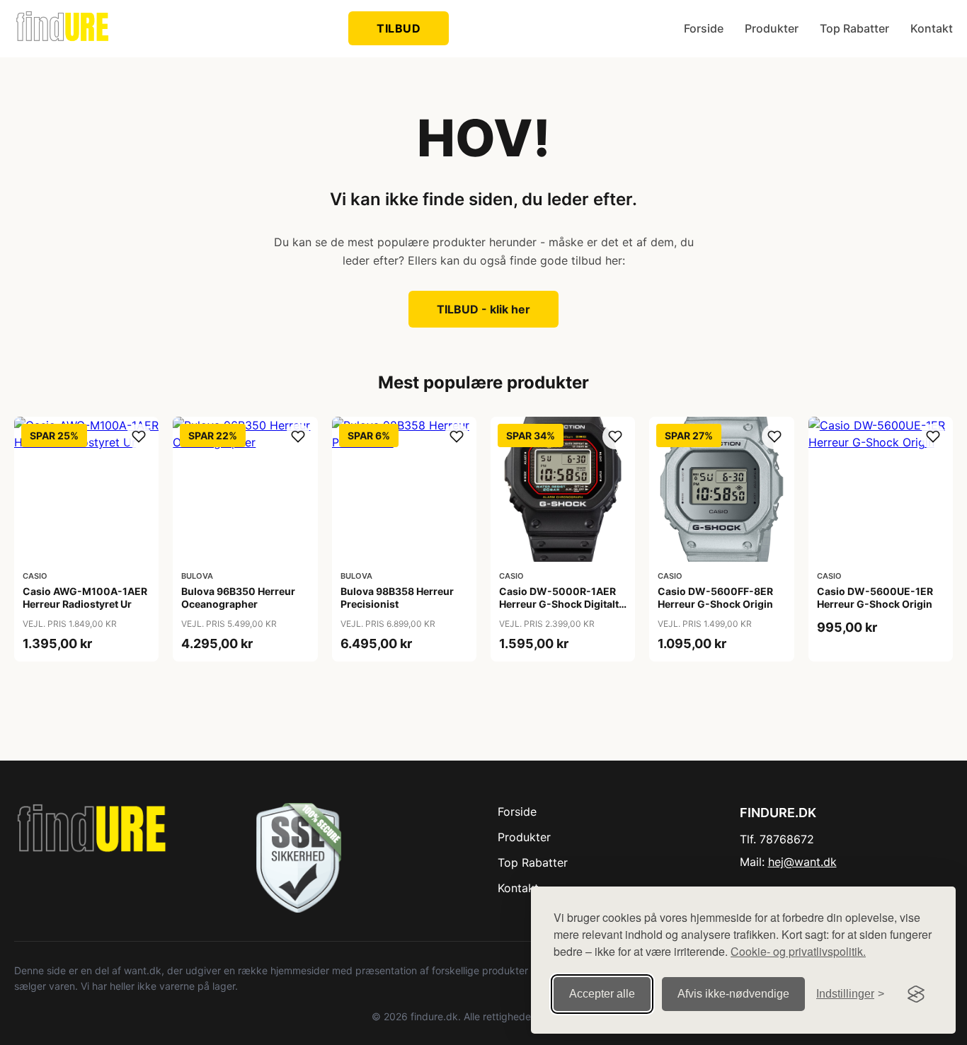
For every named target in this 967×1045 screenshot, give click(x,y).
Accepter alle (602, 994)
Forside (703, 28)
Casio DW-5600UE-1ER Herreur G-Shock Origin (875, 597)
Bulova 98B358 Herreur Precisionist (397, 597)
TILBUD (398, 28)
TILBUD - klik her (483, 309)
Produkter (772, 28)
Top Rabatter (854, 28)
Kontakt (931, 28)
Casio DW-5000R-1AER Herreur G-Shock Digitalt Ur (559, 604)
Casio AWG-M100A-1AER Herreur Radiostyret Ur (85, 597)
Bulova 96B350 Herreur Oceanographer (238, 597)
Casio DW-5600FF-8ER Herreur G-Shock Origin (715, 597)
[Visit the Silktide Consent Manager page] (916, 994)
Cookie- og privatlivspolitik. (798, 951)
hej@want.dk (802, 862)
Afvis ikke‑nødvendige (733, 994)
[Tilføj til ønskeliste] (138, 436)
